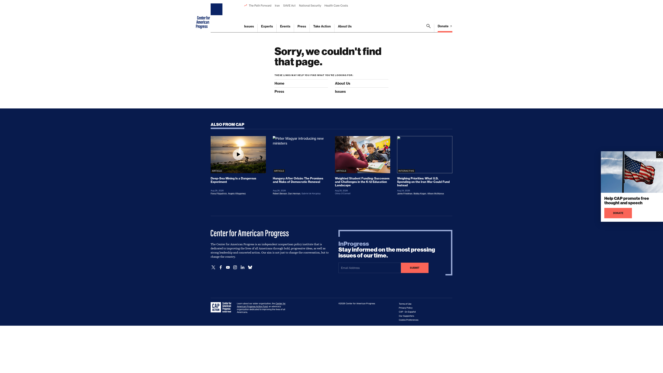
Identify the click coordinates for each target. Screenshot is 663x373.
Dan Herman (294, 193)
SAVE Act (289, 5)
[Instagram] (235, 267)
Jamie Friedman (404, 193)
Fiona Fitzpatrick (219, 193)
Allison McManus (435, 193)
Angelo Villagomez (237, 193)
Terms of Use (405, 304)
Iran (277, 5)
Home (279, 83)
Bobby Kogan (420, 193)
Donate (443, 26)
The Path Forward (260, 5)
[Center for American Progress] (217, 16)
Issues (249, 26)
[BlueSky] (250, 267)
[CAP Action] (222, 307)
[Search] (428, 28)
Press (301, 26)
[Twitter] (213, 267)
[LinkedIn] (242, 267)
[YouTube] (228, 267)
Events (285, 26)
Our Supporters (406, 316)
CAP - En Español (407, 311)
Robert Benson (280, 193)
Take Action (322, 26)
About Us (345, 26)
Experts (267, 26)
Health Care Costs (336, 5)
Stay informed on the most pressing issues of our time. (386, 250)
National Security (310, 5)
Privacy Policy (405, 308)
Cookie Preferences (408, 320)
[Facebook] (220, 267)
